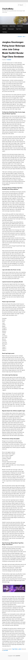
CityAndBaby (7, 8)
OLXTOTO (18, 655)
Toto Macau (4, 32)
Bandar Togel (12, 26)
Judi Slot (4, 29)
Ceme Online (20, 26)
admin (20, 649)
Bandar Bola (5, 26)
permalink (6, 650)
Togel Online (18, 29)
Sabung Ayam (11, 29)
